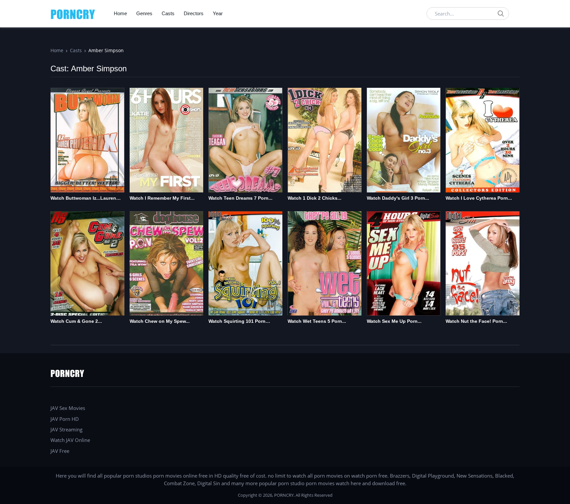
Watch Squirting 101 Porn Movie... (237, 322)
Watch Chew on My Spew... (160, 321)
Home (120, 13)
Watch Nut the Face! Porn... (476, 321)
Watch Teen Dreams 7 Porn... (240, 198)
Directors (194, 13)
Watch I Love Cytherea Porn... (479, 198)
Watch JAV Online (70, 440)
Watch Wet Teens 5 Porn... (317, 321)
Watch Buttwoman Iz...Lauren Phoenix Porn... (83, 198)
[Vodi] (72, 13)
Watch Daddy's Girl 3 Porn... (398, 198)
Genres (144, 13)
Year (218, 13)
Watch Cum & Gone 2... (76, 321)
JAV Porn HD (64, 419)
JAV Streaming (66, 429)
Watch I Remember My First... (162, 198)
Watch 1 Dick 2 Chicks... (314, 198)
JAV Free (59, 451)
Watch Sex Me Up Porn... (394, 321)
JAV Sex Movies (67, 408)
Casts (168, 13)
